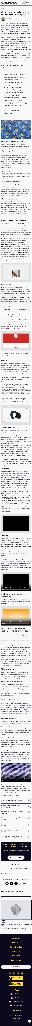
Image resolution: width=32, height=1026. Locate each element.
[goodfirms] (16, 984)
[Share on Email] (20, 884)
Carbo (23, 321)
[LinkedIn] (10, 973)
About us (16, 951)
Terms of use (16, 1021)
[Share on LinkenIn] (7, 884)
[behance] (22, 973)
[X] (18, 973)
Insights (16, 956)
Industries (16, 943)
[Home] (9, 3)
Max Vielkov (9, 18)
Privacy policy (16, 1018)
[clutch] (16, 978)
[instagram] (14, 973)
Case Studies (16, 947)
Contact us (16, 960)
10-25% (17, 295)
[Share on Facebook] (16, 884)
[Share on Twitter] (11, 884)
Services (16, 938)
